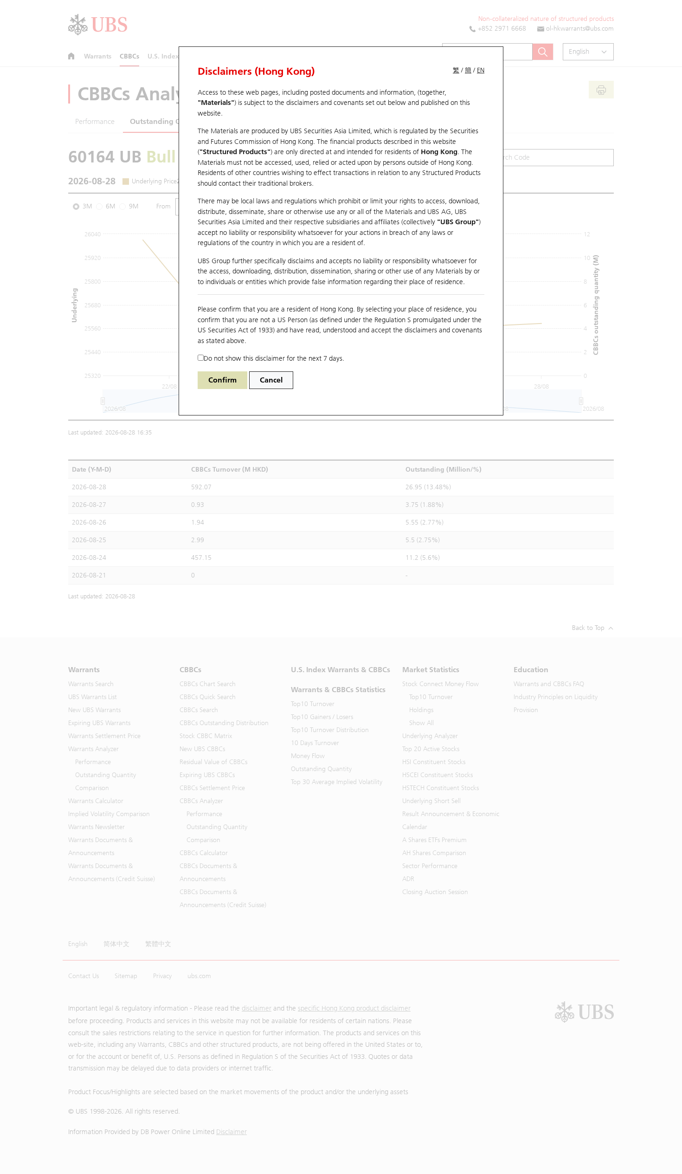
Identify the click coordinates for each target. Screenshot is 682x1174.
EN (480, 70)
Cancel (271, 380)
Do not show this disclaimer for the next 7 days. (274, 358)
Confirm (222, 380)
